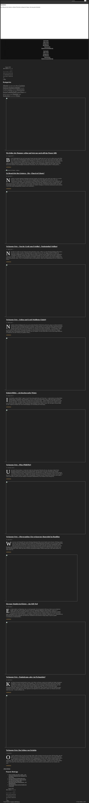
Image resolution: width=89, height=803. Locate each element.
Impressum (47, 47)
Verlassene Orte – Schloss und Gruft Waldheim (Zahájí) (26, 320)
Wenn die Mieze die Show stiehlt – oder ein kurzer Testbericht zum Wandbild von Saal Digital (18, 776)
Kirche (5, 92)
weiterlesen (8, 167)
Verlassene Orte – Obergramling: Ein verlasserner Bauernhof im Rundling (33, 537)
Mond (25, 92)
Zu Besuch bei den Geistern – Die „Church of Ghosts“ (25, 173)
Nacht (4, 94)
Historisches (20, 90)
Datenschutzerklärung (47, 48)
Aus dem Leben (12, 85)
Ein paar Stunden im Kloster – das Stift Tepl (22, 604)
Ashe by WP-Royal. (15, 801)
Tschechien (6, 96)
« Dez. (4, 79)
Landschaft (12, 92)
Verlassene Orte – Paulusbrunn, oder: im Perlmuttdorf (25, 677)
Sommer (15, 94)
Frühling (10, 90)
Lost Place (20, 92)
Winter (18, 96)
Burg (17, 85)
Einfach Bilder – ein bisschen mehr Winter (21, 393)
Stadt (20, 94)
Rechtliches (46, 45)
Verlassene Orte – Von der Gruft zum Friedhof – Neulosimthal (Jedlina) (31, 246)
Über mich (46, 42)
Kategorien (46, 44)
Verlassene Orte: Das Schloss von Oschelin (21, 750)
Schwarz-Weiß (9, 94)
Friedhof (5, 90)
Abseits (5, 86)
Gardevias (3, 5)
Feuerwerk (22, 88)
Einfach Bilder (14, 88)
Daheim (5, 88)
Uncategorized (13, 95)
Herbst (14, 90)
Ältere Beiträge (6, 768)
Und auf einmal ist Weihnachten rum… (17, 778)
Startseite (45, 40)
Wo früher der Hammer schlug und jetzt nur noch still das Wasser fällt (31, 153)
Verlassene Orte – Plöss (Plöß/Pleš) (18, 465)
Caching (22, 86)
